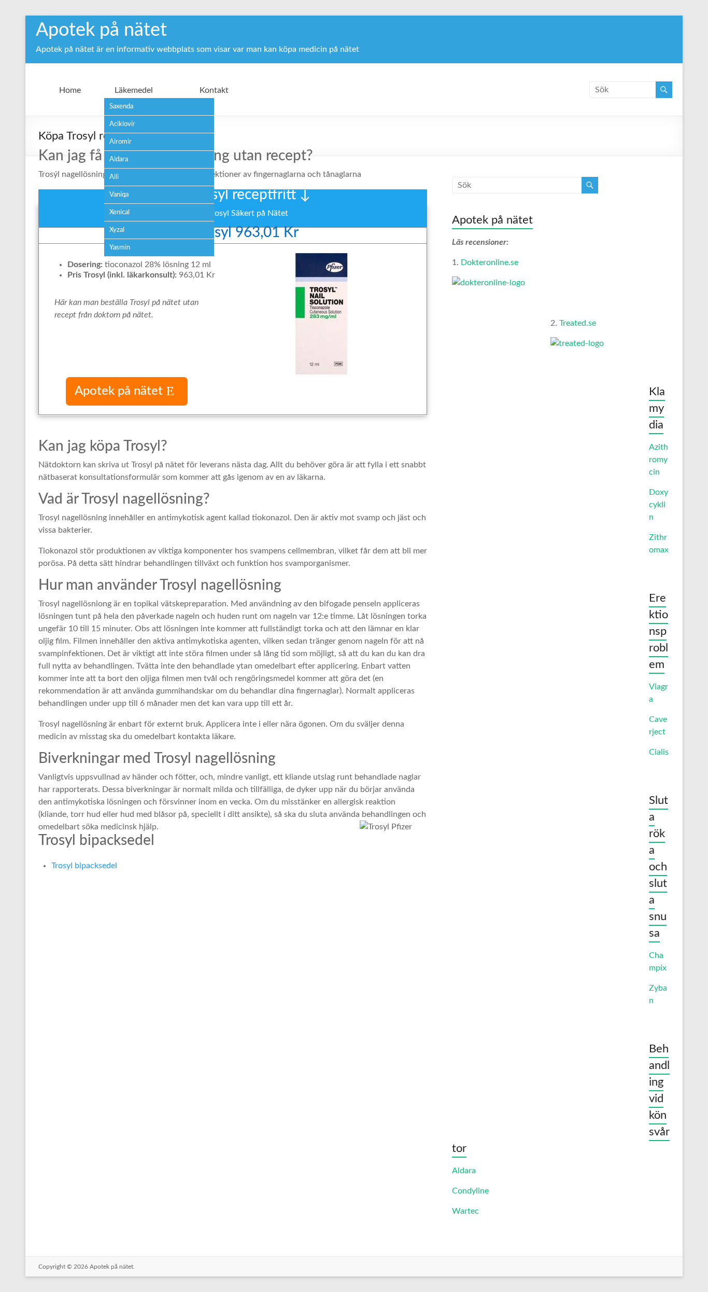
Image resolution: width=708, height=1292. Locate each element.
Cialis (659, 752)
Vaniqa (119, 194)
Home (70, 90)
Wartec (465, 1211)
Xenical (119, 212)
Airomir (120, 141)
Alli (114, 177)
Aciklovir (122, 124)
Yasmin (119, 247)
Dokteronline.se (489, 262)
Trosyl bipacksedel (84, 866)
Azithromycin (658, 459)
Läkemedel (134, 90)
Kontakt (214, 90)
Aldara (118, 159)
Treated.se (577, 323)
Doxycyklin (658, 504)
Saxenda (121, 106)
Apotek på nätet (101, 30)
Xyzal (116, 230)
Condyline (470, 1191)
